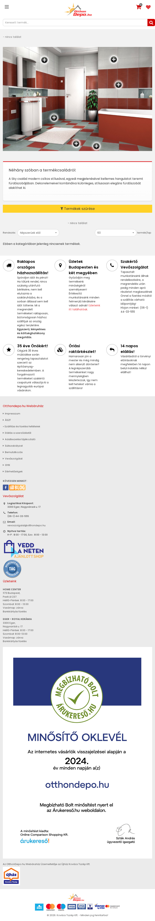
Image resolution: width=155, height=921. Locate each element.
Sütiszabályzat (13, 446)
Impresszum (12, 413)
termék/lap (144, 232)
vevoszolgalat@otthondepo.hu (26, 525)
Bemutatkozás (13, 452)
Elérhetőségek (13, 471)
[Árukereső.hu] (12, 568)
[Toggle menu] (6, 7)
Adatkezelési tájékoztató (20, 439)
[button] (38, 232)
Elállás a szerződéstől (17, 433)
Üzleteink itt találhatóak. (84, 307)
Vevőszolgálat (13, 458)
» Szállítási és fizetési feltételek (21, 426)
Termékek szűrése (79, 208)
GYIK (7, 465)
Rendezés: (9, 232)
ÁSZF (7, 420)
